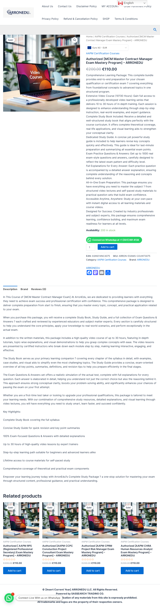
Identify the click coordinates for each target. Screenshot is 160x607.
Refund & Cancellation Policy (81, 18)
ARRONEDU (143, 259)
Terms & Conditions (126, 18)
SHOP (106, 18)
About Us (47, 6)
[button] (155, 29)
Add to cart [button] (14, 570)
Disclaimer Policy (86, 6)
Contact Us (64, 6)
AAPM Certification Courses (110, 36)
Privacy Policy (50, 18)
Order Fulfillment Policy (137, 6)
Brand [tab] (24, 289)
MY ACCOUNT (110, 6)
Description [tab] (10, 289)
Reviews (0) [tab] (38, 289)
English (128, 3)
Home (89, 36)
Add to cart (107, 246)
